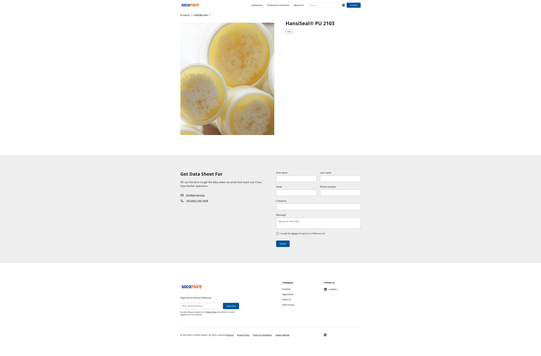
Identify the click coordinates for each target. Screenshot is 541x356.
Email (279, 186)
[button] (343, 5)
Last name (325, 172)
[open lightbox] (227, 79)
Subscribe (231, 306)
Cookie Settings (282, 335)
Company (281, 200)
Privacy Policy (211, 312)
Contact (353, 5)
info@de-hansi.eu (195, 195)
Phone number (328, 186)
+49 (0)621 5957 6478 (197, 200)
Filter (289, 31)
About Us (299, 5)
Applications (288, 294)
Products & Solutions (278, 5)
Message (281, 214)
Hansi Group (288, 304)
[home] (190, 5)
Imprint (230, 335)
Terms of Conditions (262, 335)
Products (286, 289)
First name (281, 172)
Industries (256, 5)
